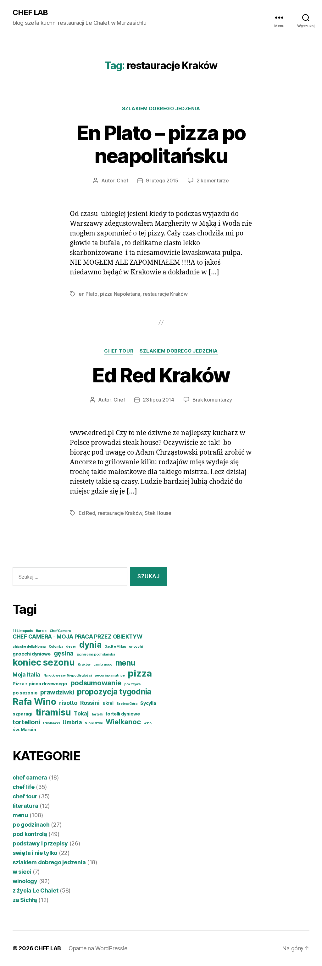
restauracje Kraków (165, 294)
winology (25, 881)
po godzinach (31, 824)
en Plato (88, 294)
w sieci (22, 871)
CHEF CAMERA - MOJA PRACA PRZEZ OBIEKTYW (77, 636)
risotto (68, 702)
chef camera (30, 777)
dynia (90, 645)
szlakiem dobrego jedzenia (161, 108)
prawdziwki (57, 692)
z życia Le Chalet (35, 890)
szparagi (22, 713)
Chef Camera (60, 631)
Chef (122, 180)
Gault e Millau (115, 647)
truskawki (51, 723)
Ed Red (87, 513)
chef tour (118, 351)
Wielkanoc (123, 722)
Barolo (41, 631)
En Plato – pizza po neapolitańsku (161, 144)
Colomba (56, 647)
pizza (140, 673)
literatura (25, 805)
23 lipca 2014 (158, 400)
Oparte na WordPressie (98, 948)
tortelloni (26, 722)
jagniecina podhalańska (96, 654)
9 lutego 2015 (162, 180)
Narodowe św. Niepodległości (67, 675)
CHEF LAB (30, 12)
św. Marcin (24, 729)
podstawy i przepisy (40, 843)
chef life (24, 787)
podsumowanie (95, 683)
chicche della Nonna (29, 647)
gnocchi (135, 647)
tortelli (97, 714)
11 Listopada (23, 631)
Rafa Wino (34, 701)
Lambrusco (102, 664)
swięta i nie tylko (35, 853)
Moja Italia (26, 674)
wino (148, 723)
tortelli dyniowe (122, 713)
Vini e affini (94, 723)
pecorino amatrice (110, 675)
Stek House (158, 513)
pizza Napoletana (120, 294)
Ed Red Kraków (161, 375)
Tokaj (81, 713)
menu (125, 662)
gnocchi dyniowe (32, 653)
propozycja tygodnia (114, 691)
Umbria (72, 722)
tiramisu (53, 712)
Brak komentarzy (212, 400)
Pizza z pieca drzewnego (40, 683)
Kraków (84, 664)
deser (71, 647)
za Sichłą (25, 900)
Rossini (89, 702)
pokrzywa (132, 684)
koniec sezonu (44, 662)
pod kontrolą (30, 834)
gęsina (64, 653)
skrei (108, 703)
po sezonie (25, 692)
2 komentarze (213, 180)
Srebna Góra (126, 704)
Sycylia (148, 703)
